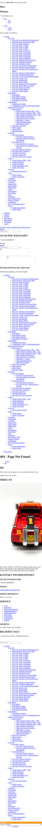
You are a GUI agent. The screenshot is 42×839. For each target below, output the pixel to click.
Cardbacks (11, 178)
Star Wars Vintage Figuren (24, 137)
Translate (15, 826)
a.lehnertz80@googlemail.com (10, 590)
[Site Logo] (15, 227)
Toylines (7, 36)
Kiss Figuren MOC (14, 199)
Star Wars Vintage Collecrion (21, 149)
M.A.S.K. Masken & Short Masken (23, 73)
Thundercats (12, 180)
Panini (10, 206)
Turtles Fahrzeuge (18, 162)
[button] (2, 229)
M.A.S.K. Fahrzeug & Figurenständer (24, 84)
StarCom (11, 169)
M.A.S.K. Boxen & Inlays (20, 44)
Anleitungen (12, 202)
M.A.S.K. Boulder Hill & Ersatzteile (24, 60)
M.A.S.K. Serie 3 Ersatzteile (21, 56)
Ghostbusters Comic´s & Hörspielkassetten (26, 106)
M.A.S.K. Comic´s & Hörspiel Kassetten (25, 76)
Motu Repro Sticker (22, 124)
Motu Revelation (17, 131)
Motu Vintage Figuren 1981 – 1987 (27, 111)
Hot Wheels (12, 193)
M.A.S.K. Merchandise (19, 80)
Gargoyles (11, 182)
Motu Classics (16, 127)
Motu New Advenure (19, 126)
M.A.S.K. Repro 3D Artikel (21, 87)
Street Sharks (12, 186)
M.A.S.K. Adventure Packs (21, 64)
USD (5, 26)
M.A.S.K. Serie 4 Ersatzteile (21, 58)
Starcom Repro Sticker (19, 171)
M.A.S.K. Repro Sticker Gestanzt (23, 86)
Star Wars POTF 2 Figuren (25, 144)
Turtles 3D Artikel (18, 168)
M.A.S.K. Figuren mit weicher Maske (24, 66)
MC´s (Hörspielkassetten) (16, 204)
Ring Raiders (12, 191)
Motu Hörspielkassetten (24, 122)
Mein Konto (8, 218)
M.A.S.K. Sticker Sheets (20, 91)
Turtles (10, 158)
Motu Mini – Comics (23, 120)
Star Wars (11, 133)
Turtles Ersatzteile (18, 164)
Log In (6, 224)
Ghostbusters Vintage (19, 104)
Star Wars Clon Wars (19, 153)
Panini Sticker (16, 209)
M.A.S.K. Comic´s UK (19, 78)
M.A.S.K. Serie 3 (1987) (20, 49)
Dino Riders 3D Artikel (19, 100)
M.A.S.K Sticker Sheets (20, 82)
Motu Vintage (16, 109)
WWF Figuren (17, 175)
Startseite (7, 213)
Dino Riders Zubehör (19, 98)
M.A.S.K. (11, 38)
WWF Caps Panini (18, 177)
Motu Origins (16, 129)
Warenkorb (7, 222)
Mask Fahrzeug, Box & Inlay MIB (23, 42)
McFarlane (11, 197)
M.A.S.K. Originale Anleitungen (22, 75)
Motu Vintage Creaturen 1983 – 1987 (28, 113)
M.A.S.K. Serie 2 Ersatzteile (21, 55)
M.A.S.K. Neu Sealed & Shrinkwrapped (25, 40)
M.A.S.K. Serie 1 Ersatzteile (21, 53)
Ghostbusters (12, 102)
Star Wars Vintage (18, 135)
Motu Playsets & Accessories (25, 118)
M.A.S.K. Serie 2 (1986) (20, 47)
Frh (9, 22)
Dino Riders (12, 93)
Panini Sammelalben (18, 208)
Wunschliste (8, 220)
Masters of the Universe (15, 107)
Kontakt (6, 217)
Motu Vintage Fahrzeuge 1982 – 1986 (28, 115)
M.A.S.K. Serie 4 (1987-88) (21, 51)
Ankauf (6, 215)
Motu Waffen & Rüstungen (25, 117)
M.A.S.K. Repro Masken (20, 89)
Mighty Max (12, 188)
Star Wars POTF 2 (18, 142)
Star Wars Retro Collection (20, 151)
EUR (10, 29)
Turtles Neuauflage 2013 (20, 166)
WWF (10, 173)
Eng (5, 19)
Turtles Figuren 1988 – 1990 (21, 160)
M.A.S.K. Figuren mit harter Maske (23, 67)
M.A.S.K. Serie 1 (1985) (20, 45)
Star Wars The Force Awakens (22, 157)
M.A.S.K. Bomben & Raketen (22, 62)
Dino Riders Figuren (18, 96)
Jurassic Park (12, 184)
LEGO (10, 189)
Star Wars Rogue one (19, 155)
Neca (10, 195)
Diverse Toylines (13, 200)
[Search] (20, 231)
